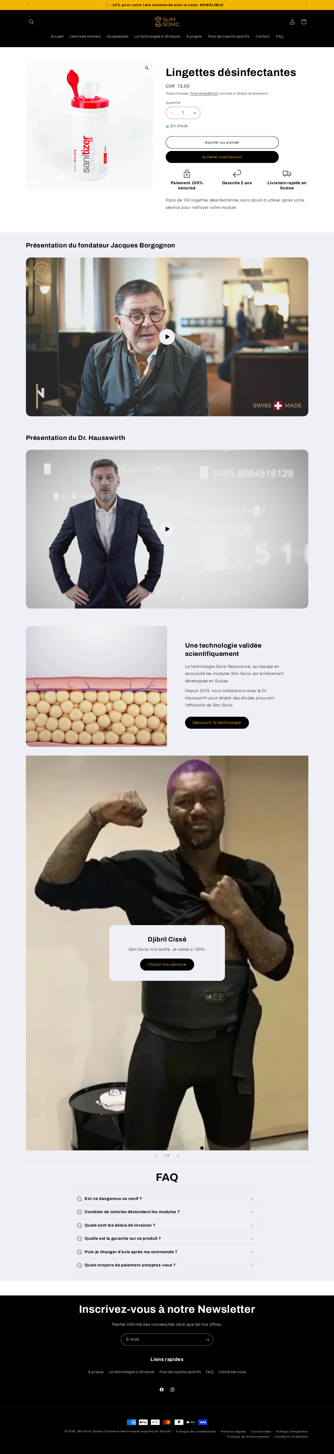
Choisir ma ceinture (167, 964)
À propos (96, 1372)
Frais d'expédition (204, 94)
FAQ (209, 1372)
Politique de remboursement (248, 1436)
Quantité (173, 103)
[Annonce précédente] (27, 5)
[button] (31, 21)
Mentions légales (233, 1431)
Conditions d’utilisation (291, 1436)
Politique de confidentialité (196, 1431)
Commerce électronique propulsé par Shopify (137, 1431)
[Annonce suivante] (306, 5)
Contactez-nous (232, 1372)
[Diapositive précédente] (156, 1156)
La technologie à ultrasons (132, 1372)
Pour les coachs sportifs (180, 1372)
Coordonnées (261, 1431)
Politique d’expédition (292, 1431)
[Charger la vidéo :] (167, 336)
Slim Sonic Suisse (90, 1431)
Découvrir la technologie (217, 723)
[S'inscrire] (207, 1340)
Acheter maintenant (222, 157)
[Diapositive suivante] (178, 1156)
